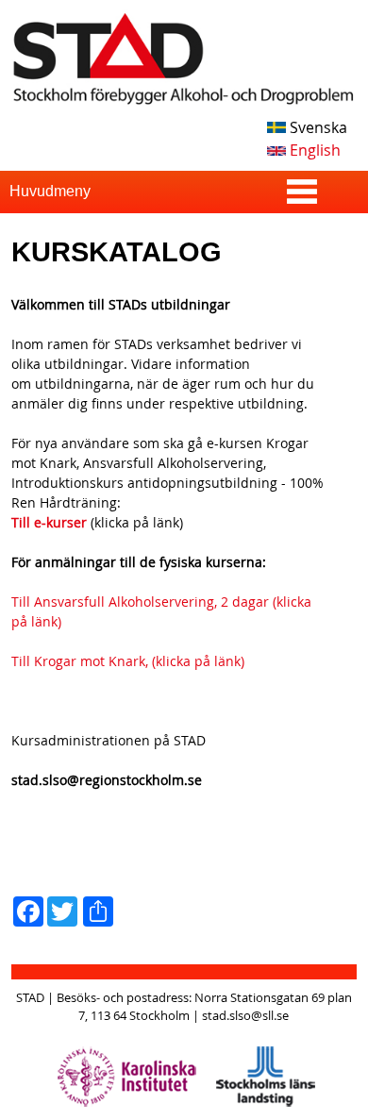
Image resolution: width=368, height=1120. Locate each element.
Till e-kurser (49, 522)
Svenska (316, 127)
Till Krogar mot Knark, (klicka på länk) (127, 661)
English (313, 150)
